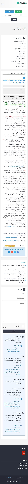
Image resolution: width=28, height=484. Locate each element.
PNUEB (9, 478)
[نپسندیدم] (8, 246)
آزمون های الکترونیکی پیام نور (16, 166)
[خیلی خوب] (12, 246)
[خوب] (10, 246)
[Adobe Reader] (23, 453)
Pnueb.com (11, 226)
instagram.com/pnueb (10, 240)
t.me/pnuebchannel (11, 238)
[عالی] (14, 246)
